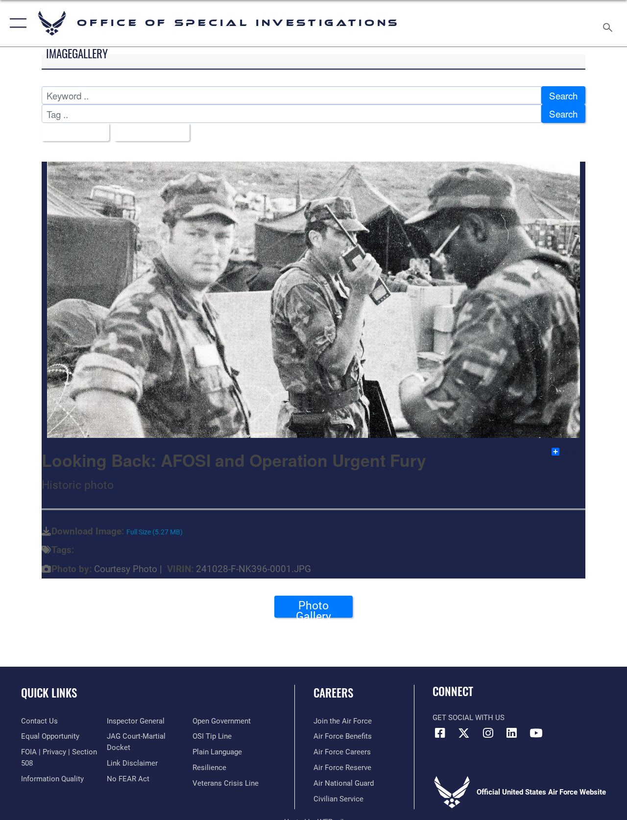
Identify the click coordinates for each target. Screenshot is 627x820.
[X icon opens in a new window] (464, 732)
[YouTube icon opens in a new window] (536, 732)
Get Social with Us (469, 717)
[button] (16, 23)
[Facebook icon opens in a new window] (440, 732)
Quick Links (49, 693)
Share (572, 452)
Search (563, 95)
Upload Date (148, 132)
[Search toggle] (609, 23)
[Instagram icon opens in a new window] (488, 732)
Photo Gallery (313, 608)
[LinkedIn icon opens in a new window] (512, 732)
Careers (333, 693)
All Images (71, 132)
